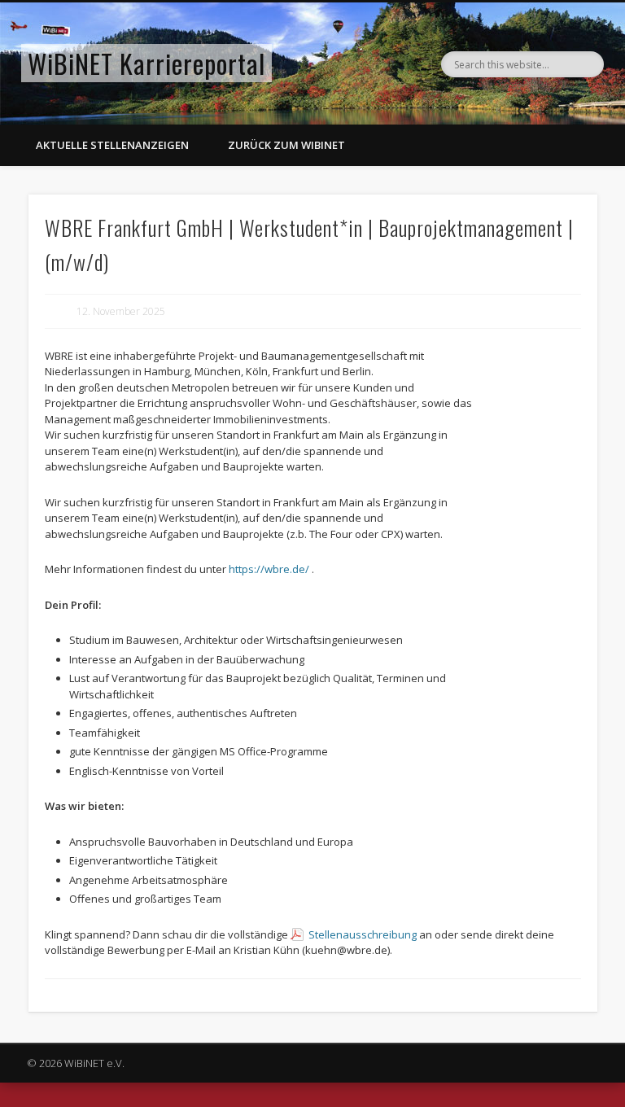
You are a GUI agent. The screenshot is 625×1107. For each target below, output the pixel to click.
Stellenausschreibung (362, 934)
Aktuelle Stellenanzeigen (112, 145)
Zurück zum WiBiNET (286, 145)
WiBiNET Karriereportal (146, 63)
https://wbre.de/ (269, 569)
